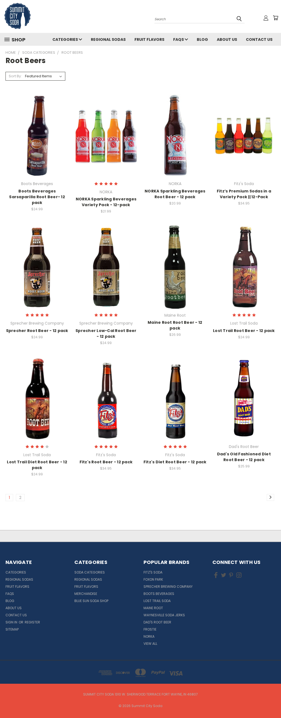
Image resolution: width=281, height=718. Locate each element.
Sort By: (15, 76)
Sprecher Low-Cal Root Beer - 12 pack (106, 333)
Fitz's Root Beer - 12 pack (106, 462)
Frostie (150, 629)
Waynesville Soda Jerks (164, 615)
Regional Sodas (108, 39)
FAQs (179, 39)
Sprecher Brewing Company (168, 586)
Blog (202, 39)
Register (32, 622)
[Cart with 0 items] (275, 18)
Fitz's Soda (153, 572)
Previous (272, 701)
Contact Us (259, 39)
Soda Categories (89, 572)
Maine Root (153, 608)
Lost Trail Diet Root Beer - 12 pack (37, 464)
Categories (65, 39)
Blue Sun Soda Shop (91, 600)
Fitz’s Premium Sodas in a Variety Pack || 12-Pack (244, 194)
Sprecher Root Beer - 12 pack (37, 330)
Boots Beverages (159, 593)
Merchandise (85, 593)
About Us (227, 39)
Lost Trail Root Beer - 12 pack (244, 330)
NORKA (149, 636)
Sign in (11, 622)
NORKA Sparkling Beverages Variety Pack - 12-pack (106, 202)
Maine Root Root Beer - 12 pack (175, 325)
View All (150, 643)
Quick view (37, 124)
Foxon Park (153, 579)
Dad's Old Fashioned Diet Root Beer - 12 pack (244, 456)
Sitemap (12, 629)
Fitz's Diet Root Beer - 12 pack (175, 462)
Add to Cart (37, 145)
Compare (35, 135)
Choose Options (106, 145)
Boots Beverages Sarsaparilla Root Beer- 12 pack (37, 196)
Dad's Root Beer (157, 622)
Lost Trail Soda (157, 600)
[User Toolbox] (266, 18)
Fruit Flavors (149, 39)
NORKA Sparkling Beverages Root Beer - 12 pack (175, 194)
